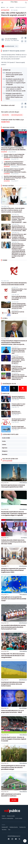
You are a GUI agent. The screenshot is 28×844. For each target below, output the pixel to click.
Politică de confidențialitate (7, 818)
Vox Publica (13, 39)
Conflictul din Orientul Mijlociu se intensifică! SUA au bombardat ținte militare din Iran (19, 377)
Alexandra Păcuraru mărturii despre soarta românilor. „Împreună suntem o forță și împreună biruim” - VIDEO (19, 219)
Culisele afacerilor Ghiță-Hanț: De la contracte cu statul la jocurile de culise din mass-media (15, 89)
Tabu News (4, 829)
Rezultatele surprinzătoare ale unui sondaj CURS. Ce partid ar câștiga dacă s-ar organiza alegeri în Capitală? (15, 81)
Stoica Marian (23, 482)
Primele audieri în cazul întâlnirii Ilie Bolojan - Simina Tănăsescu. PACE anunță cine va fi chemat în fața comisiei (14, 157)
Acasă (4, 7)
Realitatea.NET (5, 827)
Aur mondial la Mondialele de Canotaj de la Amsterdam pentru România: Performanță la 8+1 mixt (13, 627)
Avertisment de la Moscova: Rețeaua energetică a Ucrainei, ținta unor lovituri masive (13, 684)
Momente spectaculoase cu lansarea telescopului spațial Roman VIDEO (14, 74)
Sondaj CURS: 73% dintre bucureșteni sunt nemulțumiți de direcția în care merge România (13, 655)
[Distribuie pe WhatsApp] (22, 41)
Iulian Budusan (23, 566)
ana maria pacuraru (16, 115)
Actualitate (12, 7)
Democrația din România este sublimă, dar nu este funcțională (19, 298)
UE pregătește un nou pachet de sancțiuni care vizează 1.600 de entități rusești (13, 598)
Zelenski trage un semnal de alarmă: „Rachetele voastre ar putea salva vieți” (19, 351)
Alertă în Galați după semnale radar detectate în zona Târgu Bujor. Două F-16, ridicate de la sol (15, 178)
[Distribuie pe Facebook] (25, 38)
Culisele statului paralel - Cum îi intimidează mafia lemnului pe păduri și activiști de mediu (19, 306)
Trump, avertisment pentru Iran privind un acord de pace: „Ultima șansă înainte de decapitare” (18, 360)
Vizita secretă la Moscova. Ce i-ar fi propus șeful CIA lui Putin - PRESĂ (12, 711)
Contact (3, 816)
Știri (7, 7)
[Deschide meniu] (2, 3)
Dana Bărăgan (23, 708)
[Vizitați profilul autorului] (2, 39)
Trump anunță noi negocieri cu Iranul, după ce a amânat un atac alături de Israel (19, 369)
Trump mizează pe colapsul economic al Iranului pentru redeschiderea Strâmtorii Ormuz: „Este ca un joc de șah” (14, 343)
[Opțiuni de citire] (25, 840)
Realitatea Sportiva (14, 827)
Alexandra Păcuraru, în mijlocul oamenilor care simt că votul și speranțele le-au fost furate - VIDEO (19, 228)
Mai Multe (14, 800)
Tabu (9, 829)
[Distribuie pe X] (25, 41)
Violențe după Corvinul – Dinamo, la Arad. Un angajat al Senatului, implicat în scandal (13, 739)
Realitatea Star (22, 827)
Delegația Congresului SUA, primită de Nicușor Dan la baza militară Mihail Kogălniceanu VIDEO (15, 96)
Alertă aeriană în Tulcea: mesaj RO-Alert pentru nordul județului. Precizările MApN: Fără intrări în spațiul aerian (15, 171)
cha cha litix (5, 115)
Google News (5, 122)
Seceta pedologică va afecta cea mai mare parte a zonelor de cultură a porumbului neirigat (13, 767)
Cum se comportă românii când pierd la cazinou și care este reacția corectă (14, 283)
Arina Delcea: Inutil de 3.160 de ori (18, 312)
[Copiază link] (22, 38)
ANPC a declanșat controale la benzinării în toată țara (11, 795)
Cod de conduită (18, 818)
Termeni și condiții (11, 816)
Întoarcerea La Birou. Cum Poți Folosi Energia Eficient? (19, 290)
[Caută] (25, 3)
